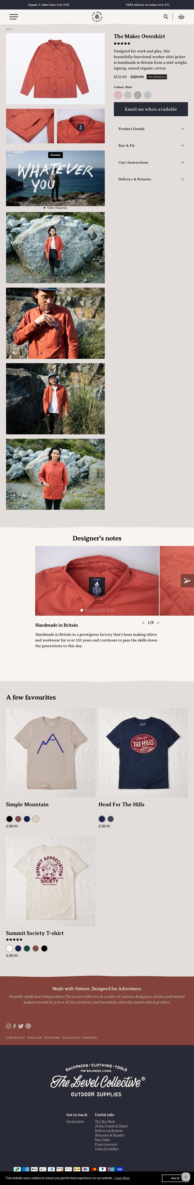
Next (187, 580)
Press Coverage (106, 1144)
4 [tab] (94, 610)
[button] (122, 43)
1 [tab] (81, 610)
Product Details (131, 129)
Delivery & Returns (134, 179)
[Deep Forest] (27, 948)
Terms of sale (34, 1037)
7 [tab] (107, 610)
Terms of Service (71, 1037)
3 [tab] (90, 610)
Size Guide (102, 1139)
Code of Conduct (107, 1148)
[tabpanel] (97, 599)
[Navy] (27, 819)
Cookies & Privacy (15, 1037)
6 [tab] (103, 610)
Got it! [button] (175, 1178)
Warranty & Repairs (109, 1135)
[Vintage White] (10, 948)
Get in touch (75, 1121)
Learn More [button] (122, 1178)
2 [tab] (86, 610)
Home (9, 29)
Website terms (52, 1037)
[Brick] (18, 819)
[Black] (10, 819)
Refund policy (90, 1037)
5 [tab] (99, 610)
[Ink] (111, 819)
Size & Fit (126, 146)
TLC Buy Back (105, 1121)
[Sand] (36, 819)
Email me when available (151, 109)
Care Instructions (133, 162)
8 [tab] (112, 610)
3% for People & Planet (111, 1126)
